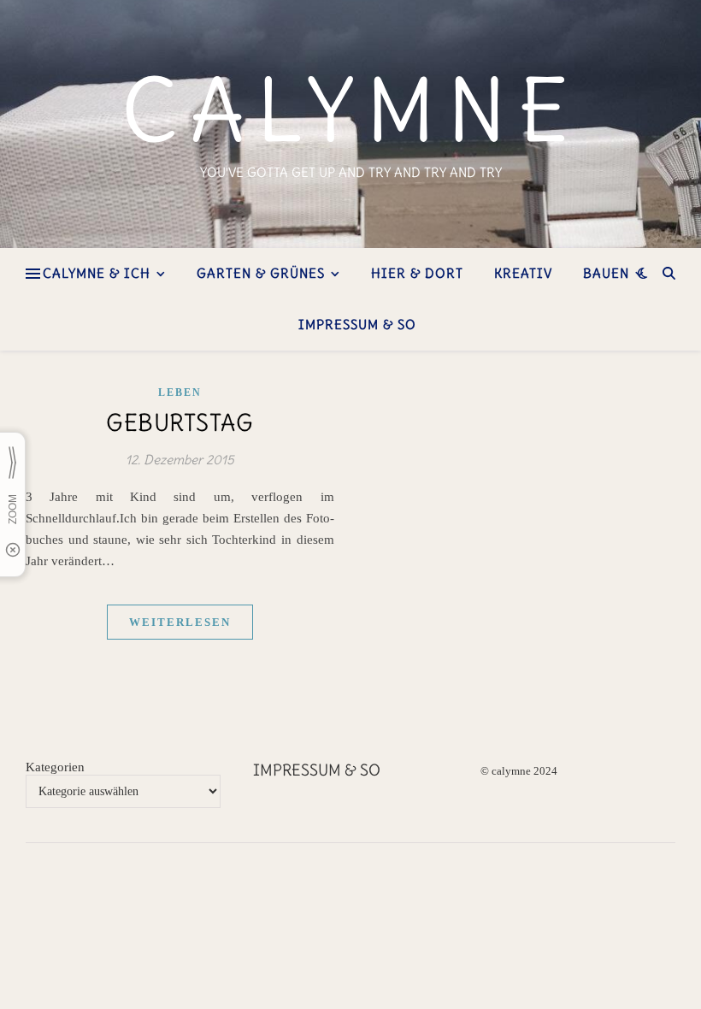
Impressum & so (357, 324)
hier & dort (417, 273)
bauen (606, 273)
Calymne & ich (96, 273)
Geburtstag (179, 422)
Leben (180, 392)
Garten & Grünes (261, 273)
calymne (350, 110)
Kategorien (55, 767)
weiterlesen (180, 622)
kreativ (523, 273)
